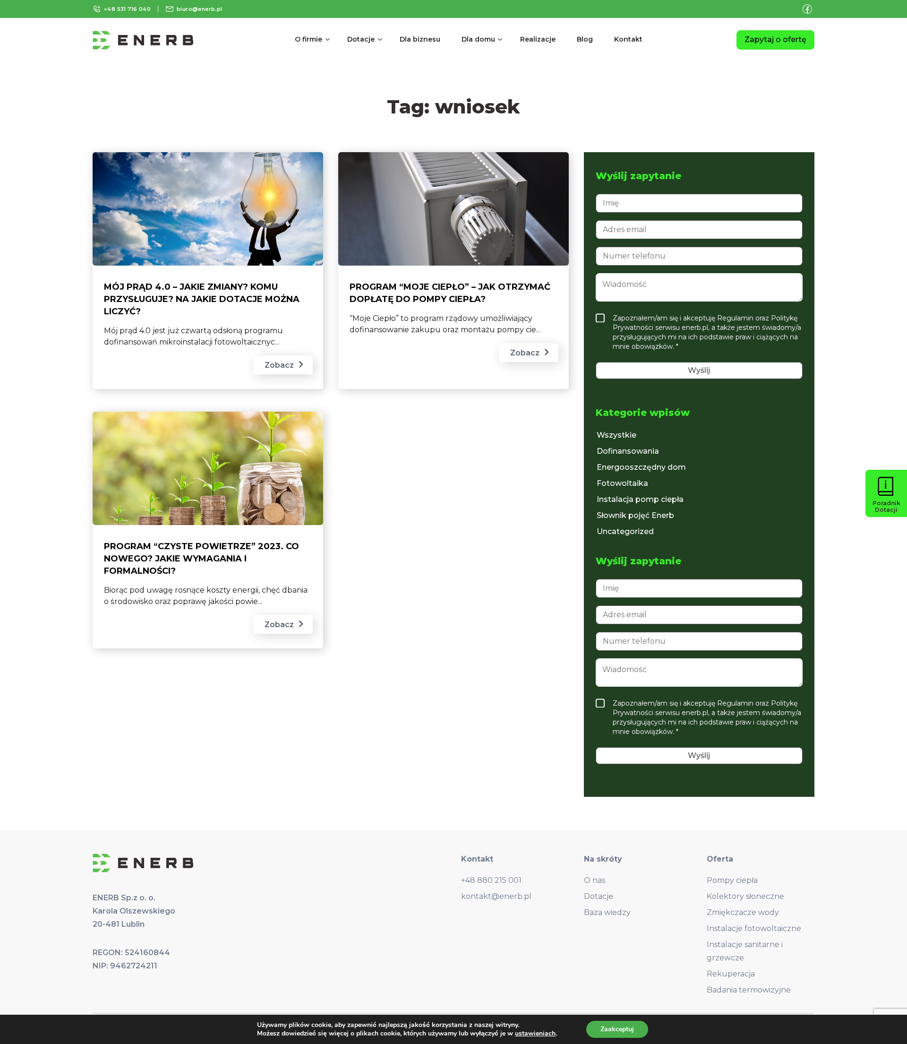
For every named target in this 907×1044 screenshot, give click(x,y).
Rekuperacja (731, 973)
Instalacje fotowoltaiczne (754, 928)
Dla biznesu (420, 39)
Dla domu (478, 39)
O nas (594, 880)
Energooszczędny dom (641, 467)
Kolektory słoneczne (745, 896)
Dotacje (361, 39)
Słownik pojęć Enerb (635, 515)
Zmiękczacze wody (743, 912)
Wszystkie (616, 435)
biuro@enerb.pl (199, 9)
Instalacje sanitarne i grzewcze (745, 951)
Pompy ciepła (732, 880)
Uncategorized (625, 531)
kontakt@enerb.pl (496, 896)
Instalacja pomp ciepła (640, 499)
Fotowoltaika (622, 483)
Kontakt (628, 39)
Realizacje (538, 39)
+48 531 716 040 (127, 9)
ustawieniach (535, 1033)
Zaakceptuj (617, 1029)
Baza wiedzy (607, 912)
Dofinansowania (628, 451)
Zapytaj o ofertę (775, 39)
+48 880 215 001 (491, 880)
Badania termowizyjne (749, 989)
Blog (585, 39)
